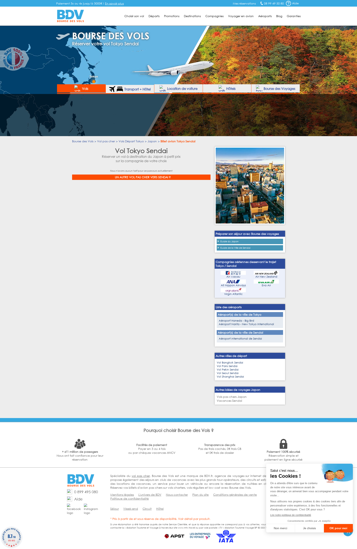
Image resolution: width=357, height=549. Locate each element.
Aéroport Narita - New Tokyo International (246, 324)
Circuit (147, 509)
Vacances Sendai (229, 401)
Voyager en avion (241, 16)
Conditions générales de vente (235, 495)
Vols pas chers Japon (232, 397)
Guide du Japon (229, 241)
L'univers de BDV (149, 495)
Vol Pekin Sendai (228, 369)
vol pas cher (141, 476)
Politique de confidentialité (129, 498)
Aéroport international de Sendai (240, 338)
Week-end (130, 509)
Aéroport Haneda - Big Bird (236, 320)
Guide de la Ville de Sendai (235, 248)
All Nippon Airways (233, 285)
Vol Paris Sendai (227, 366)
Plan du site (200, 495)
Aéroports (265, 16)
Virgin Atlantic (233, 294)
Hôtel (160, 509)
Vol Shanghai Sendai (230, 376)
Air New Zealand (266, 276)
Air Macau (233, 276)
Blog (279, 16)
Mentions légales (122, 495)
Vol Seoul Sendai (228, 373)
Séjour (114, 509)
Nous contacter (177, 495)
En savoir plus (114, 3)
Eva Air (266, 285)
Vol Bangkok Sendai (230, 362)
